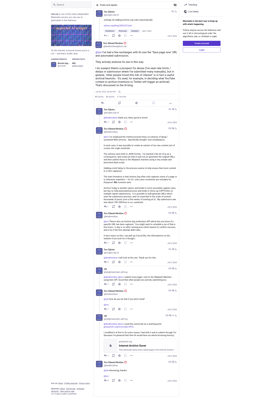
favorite (121, 97)
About (60, 383)
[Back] (97, 5)
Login (201, 50)
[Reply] (102, 103)
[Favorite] (119, 35)
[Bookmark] (125, 35)
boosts (99, 97)
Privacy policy (84, 383)
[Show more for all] (175, 5)
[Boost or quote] (113, 35)
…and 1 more (146, 31)
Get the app (70, 389)
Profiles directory (71, 383)
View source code (67, 391)
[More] (131, 35)
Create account (202, 43)
